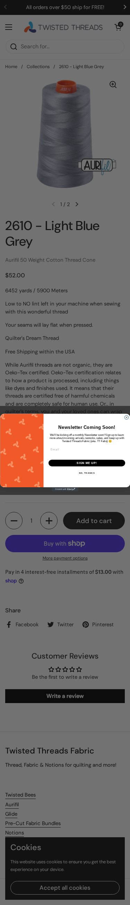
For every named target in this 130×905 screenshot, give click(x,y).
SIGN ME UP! (87, 463)
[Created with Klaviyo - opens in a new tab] (65, 489)
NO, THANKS (87, 473)
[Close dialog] (126, 417)
